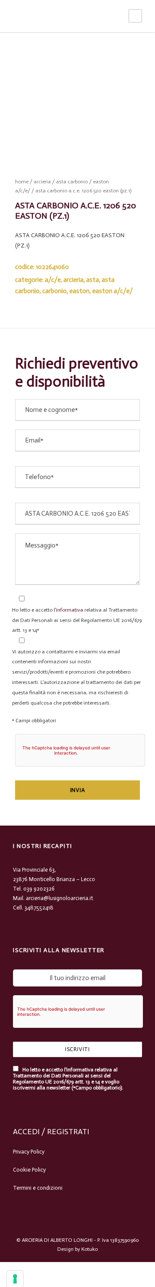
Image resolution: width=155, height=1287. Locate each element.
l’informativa (68, 610)
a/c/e (53, 280)
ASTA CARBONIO (72, 182)
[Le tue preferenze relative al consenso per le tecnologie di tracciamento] (15, 1279)
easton (79, 291)
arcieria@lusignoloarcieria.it (59, 898)
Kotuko (89, 1249)
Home (21, 182)
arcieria (42, 182)
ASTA (92, 280)
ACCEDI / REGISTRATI (51, 1131)
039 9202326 (39, 888)
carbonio (54, 291)
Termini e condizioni (37, 1188)
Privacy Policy (28, 1151)
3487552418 (39, 907)
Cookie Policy (29, 1169)
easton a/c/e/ (112, 291)
